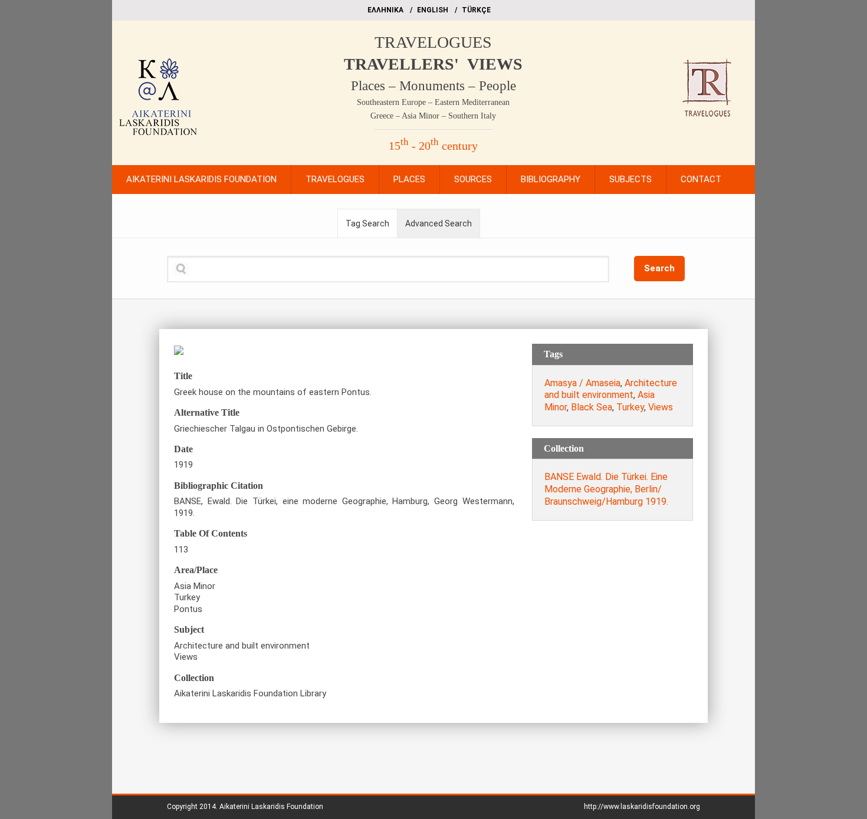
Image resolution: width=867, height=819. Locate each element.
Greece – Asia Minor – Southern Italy (433, 115)
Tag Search (367, 223)
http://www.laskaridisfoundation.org (642, 806)
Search (659, 268)
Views (660, 407)
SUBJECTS (630, 179)
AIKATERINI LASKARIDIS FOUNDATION (201, 179)
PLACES (409, 179)
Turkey (630, 407)
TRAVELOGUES (433, 42)
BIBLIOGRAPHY (550, 179)
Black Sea (591, 407)
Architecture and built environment (610, 389)
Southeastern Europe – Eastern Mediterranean (433, 102)
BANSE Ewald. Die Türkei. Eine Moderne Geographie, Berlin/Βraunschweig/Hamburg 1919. (606, 489)
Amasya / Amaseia (582, 383)
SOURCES (473, 179)
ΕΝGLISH (432, 10)
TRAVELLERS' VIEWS (433, 64)
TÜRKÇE (476, 10)
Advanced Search (438, 223)
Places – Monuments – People (433, 85)
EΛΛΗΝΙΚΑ (385, 10)
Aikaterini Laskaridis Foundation (271, 806)
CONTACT (701, 179)
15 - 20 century (433, 145)
